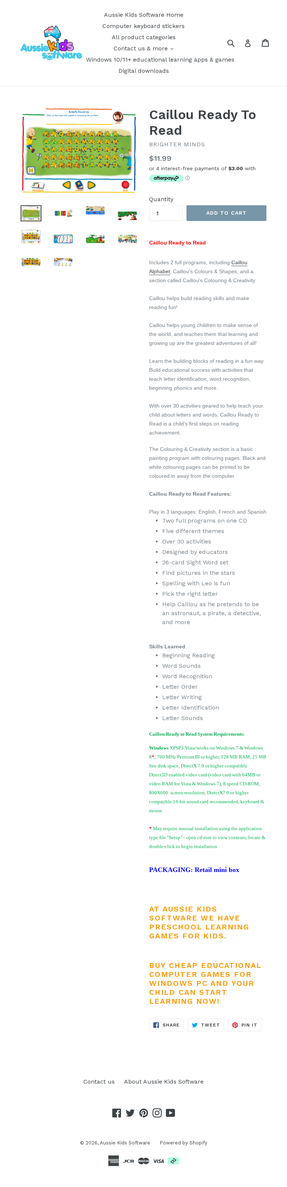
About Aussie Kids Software (164, 1081)
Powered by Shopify (183, 1143)
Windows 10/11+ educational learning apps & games (160, 59)
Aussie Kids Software (125, 1143)
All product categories (144, 37)
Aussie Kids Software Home (143, 14)
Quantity (161, 199)
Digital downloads (143, 70)
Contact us (99, 1081)
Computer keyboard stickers (143, 25)
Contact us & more (142, 48)
